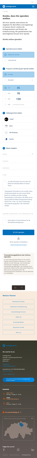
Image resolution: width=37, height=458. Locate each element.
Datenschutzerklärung (14, 455)
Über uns (18, 332)
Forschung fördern (18, 322)
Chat (7, 403)
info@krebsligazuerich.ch (9, 366)
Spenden (6, 11)
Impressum (6, 374)
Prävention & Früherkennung (18, 307)
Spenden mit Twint (7, 371)
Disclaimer (12, 374)
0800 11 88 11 (9, 393)
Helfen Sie (18, 317)
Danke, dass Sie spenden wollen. (16, 17)
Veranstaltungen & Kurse (18, 312)
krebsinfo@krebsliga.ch (12, 399)
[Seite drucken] (15, 287)
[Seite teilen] (21, 287)
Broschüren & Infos (18, 327)
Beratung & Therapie (18, 301)
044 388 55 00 (6, 364)
